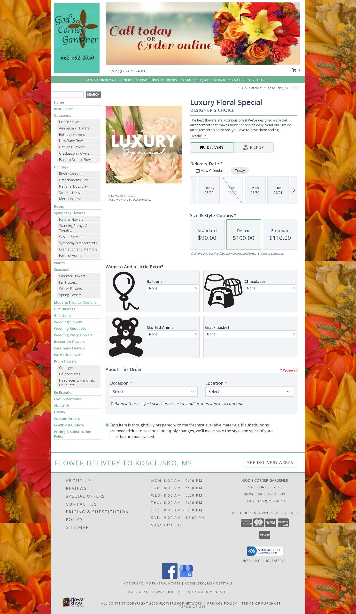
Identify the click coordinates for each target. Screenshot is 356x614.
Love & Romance (68, 399)
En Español (63, 392)
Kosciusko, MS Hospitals (208, 583)
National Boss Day (73, 186)
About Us (62, 405)
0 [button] (298, 70)
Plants (59, 263)
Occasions (62, 115)
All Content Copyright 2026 (129, 603)
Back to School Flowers (77, 159)
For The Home (70, 255)
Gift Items (62, 315)
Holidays (61, 167)
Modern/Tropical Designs (75, 302)
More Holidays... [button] (71, 199)
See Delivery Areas (270, 462)
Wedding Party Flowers (73, 335)
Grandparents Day (73, 180)
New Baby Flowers (73, 140)
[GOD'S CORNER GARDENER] (77, 37)
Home (59, 102)
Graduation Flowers (74, 153)
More (197, 135)
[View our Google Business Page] (186, 577)
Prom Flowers (65, 361)
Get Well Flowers (72, 147)
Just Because (69, 122)
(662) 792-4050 (133, 70)
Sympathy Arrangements (78, 243)
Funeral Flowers (71, 219)
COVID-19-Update (69, 425)
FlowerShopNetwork (181, 603)
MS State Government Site (203, 592)
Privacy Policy (222, 603)
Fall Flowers (68, 282)
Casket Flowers (71, 236)
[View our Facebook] (170, 577)
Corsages (66, 367)
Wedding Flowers (68, 322)
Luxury (59, 412)
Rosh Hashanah (71, 173)
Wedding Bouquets (70, 328)
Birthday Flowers (72, 134)
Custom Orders (67, 418)
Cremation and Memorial (78, 249)
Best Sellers (63, 108)
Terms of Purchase (261, 603)
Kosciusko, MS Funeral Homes (152, 583)
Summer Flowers (72, 276)
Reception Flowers (69, 341)
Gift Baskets (64, 309)
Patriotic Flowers (68, 354)
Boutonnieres (69, 374)
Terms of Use (192, 606)
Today (240, 170)
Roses (59, 206)
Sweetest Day (69, 192)
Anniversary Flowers (74, 128)
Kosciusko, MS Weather (150, 592)
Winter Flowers (70, 288)
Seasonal (61, 269)
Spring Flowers (70, 295)
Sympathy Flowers (69, 213)
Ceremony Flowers (69, 348)
